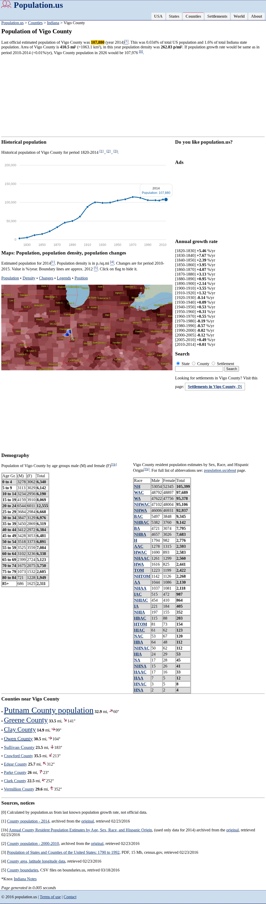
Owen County (18, 738)
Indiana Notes (25, 879)
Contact (70, 897)
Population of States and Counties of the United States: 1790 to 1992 (63, 852)
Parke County (15, 772)
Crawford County (18, 756)
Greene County (26, 720)
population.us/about (220, 470)
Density (29, 278)
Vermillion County (19, 789)
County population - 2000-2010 (33, 843)
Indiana (53, 23)
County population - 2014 (28, 821)
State (186, 363)
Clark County (15, 781)
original (87, 821)
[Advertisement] (133, 96)
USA (158, 16)
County (203, 363)
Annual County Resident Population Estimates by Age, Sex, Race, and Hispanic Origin (80, 830)
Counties (193, 16)
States (174, 16)
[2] (108, 151)
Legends (64, 278)
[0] (141, 51)
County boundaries (22, 870)
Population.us (38, 5)
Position (81, 278)
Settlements (217, 16)
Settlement (225, 363)
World (239, 16)
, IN (215, 386)
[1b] (114, 464)
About (256, 16)
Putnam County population (49, 710)
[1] (101, 151)
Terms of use (50, 897)
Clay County (20, 729)
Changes (46, 278)
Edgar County (15, 764)
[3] (115, 151)
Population (10, 278)
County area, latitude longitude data (36, 861)
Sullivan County (19, 747)
